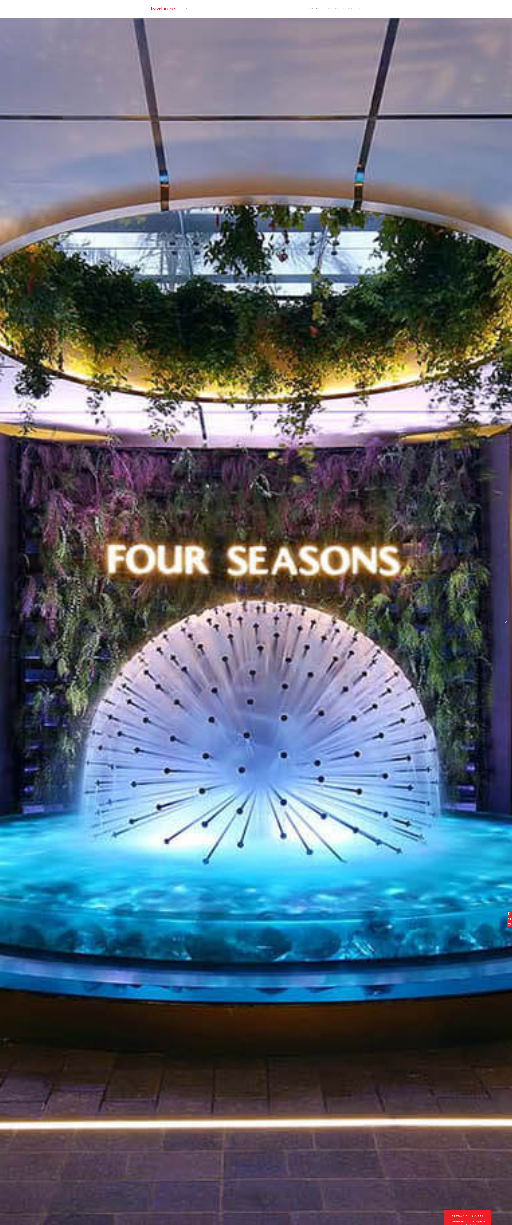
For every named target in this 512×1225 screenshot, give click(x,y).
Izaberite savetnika (333, 9)
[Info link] (509, 913)
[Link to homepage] (163, 8)
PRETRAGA (352, 9)
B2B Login (314, 9)
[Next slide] (506, 621)
